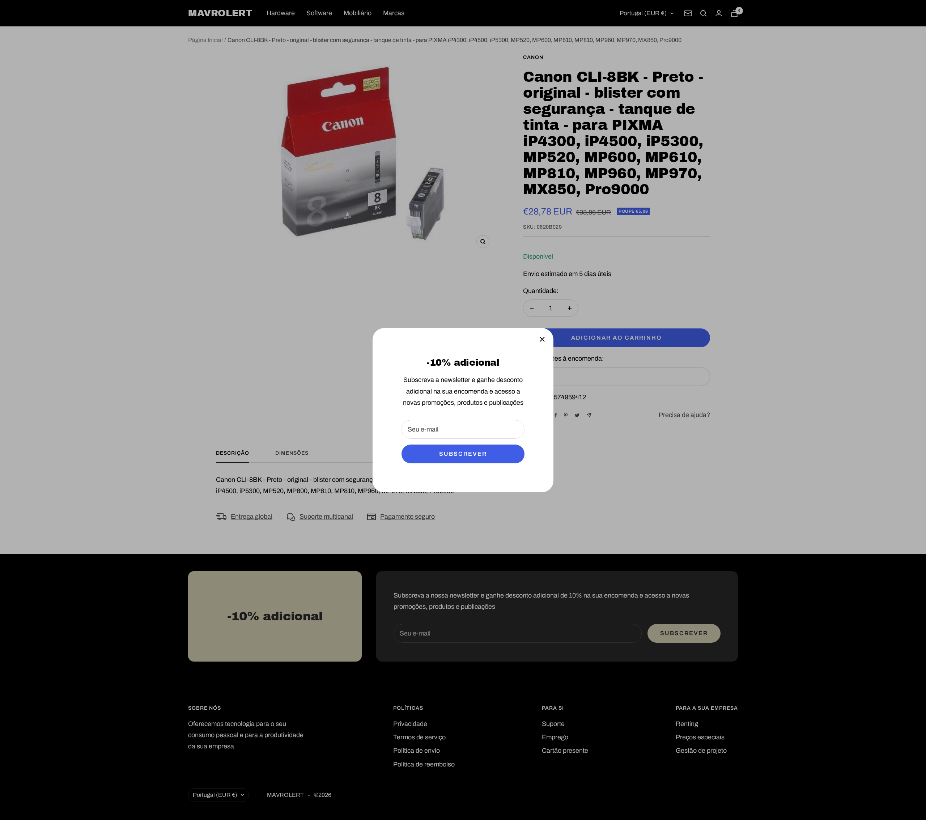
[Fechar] (542, 339)
